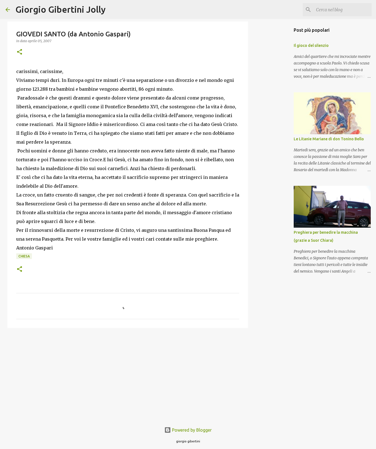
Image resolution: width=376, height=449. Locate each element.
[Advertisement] (127, 374)
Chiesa (24, 256)
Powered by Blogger (191, 430)
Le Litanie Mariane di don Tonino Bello (329, 139)
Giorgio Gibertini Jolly (60, 9)
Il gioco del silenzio (311, 45)
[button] (19, 52)
